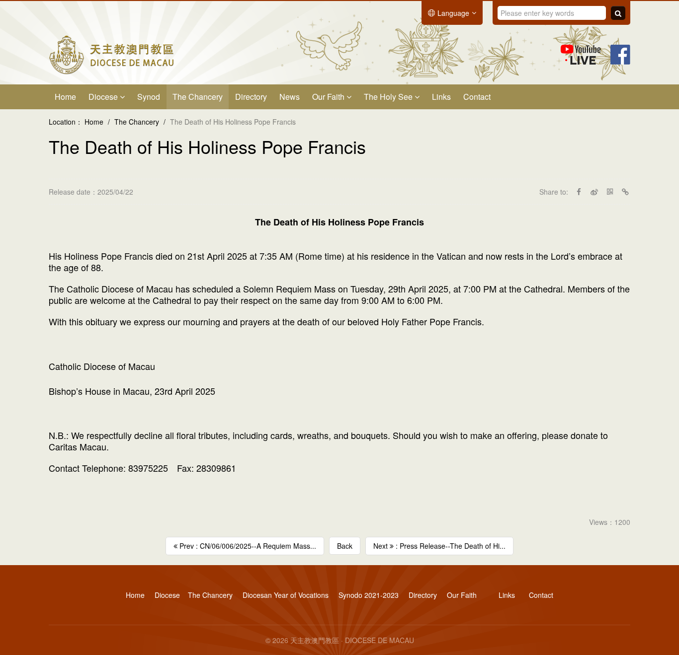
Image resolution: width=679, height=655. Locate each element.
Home (65, 96)
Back (344, 546)
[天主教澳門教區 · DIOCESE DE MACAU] (111, 54)
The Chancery (197, 96)
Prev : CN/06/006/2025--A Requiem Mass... (246, 546)
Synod (148, 96)
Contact (477, 96)
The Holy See (389, 96)
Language (453, 13)
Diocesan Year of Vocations (286, 595)
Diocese (104, 96)
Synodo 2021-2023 (369, 595)
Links (441, 96)
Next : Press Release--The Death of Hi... (439, 546)
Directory (251, 96)
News (289, 96)
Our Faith (329, 96)
